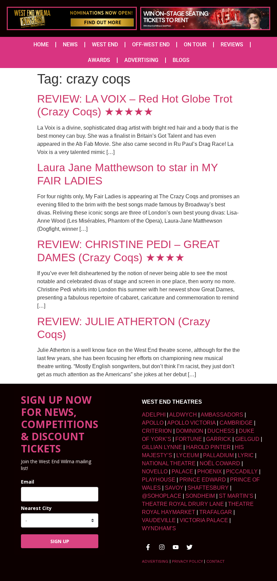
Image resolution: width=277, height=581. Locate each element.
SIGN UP (59, 541)
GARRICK (218, 439)
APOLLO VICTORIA (191, 423)
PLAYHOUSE (158, 480)
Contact (215, 561)
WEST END (105, 44)
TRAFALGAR (215, 512)
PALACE (182, 471)
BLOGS (181, 60)
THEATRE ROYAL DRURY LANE (183, 504)
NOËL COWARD (220, 463)
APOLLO (152, 423)
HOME (41, 44)
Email (27, 481)
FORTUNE (188, 439)
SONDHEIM (200, 496)
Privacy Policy (187, 561)
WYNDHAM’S (159, 528)
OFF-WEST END (151, 44)
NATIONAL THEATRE (169, 463)
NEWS (70, 44)
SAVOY (174, 488)
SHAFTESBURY (208, 488)
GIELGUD (247, 439)
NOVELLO (155, 471)
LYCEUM (187, 455)
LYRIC (246, 455)
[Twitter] (189, 547)
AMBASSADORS (222, 415)
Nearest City (36, 508)
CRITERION (157, 431)
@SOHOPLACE (161, 496)
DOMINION (189, 431)
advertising (155, 561)
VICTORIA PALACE (204, 520)
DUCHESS (221, 431)
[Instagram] (162, 547)
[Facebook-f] (148, 547)
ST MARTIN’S (236, 496)
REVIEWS (232, 44)
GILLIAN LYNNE (162, 447)
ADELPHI (154, 415)
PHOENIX (209, 471)
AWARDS (99, 60)
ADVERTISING (141, 60)
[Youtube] (176, 547)
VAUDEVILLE (159, 520)
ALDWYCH (183, 415)
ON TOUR (195, 44)
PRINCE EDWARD (202, 480)
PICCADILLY (242, 471)
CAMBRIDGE (236, 423)
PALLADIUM (218, 455)
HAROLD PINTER (208, 447)
